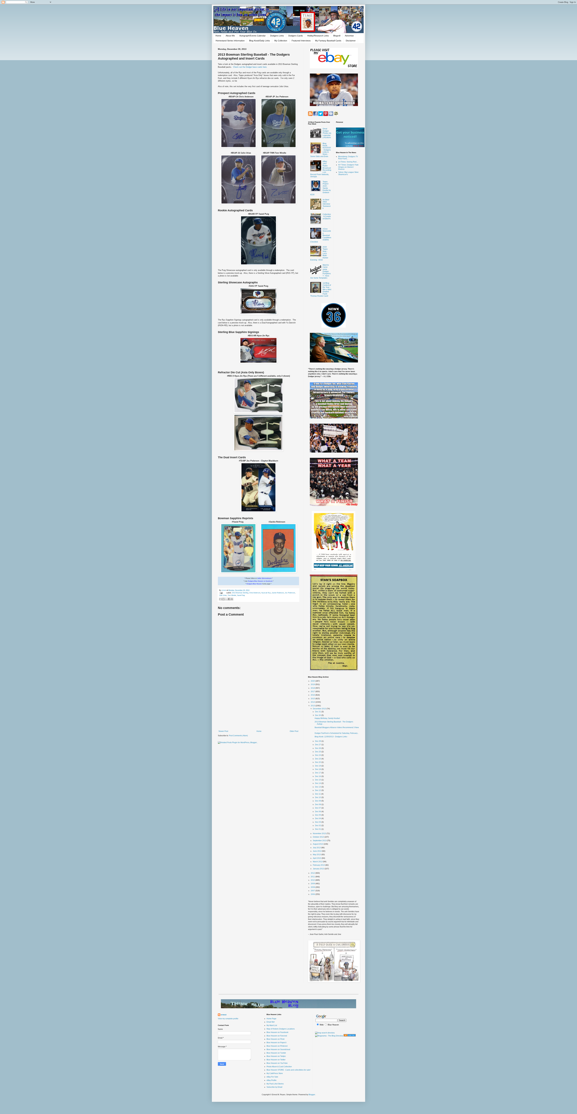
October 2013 (318, 837)
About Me (230, 35)
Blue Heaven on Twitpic (276, 1056)
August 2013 (318, 844)
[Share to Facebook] (228, 599)
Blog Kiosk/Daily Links (259, 40)
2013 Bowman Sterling (240, 593)
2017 (313, 691)
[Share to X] (226, 599)
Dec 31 (318, 712)
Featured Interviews (301, 40)
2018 (313, 688)
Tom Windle (232, 595)
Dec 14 (318, 783)
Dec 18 (318, 769)
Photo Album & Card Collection (279, 1067)
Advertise (349, 35)
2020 (313, 681)
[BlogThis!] (223, 599)
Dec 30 (318, 715)
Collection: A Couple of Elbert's (327, 216)
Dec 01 (318, 829)
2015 (313, 699)
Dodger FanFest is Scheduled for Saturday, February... (337, 733)
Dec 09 (318, 801)
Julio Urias (223, 595)
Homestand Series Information (230, 40)
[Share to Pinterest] (231, 599)
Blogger (312, 1095)
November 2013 (320, 833)
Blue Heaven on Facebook (277, 1032)
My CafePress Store (275, 1073)
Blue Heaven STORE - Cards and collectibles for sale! (288, 1070)
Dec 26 (318, 748)
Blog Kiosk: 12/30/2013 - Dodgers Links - (331, 737)
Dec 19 (318, 766)
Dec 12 (318, 790)
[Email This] (220, 599)
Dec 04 (318, 818)
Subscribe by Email (274, 1087)
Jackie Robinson (278, 593)
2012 (313, 873)
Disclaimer (351, 40)
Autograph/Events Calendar (252, 35)
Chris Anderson (254, 593)
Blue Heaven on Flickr (276, 1039)
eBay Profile (271, 1080)
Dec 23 (318, 759)
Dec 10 (318, 797)
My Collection (280, 40)
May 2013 (317, 855)
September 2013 (320, 841)
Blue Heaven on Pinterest (277, 1046)
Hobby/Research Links (318, 35)
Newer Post (223, 731)
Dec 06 (318, 811)
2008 (313, 887)
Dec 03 (318, 822)
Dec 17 (318, 773)
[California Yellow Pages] (350, 1036)
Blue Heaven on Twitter (276, 1060)
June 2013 (317, 851)
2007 (313, 891)
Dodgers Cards (295, 35)
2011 (313, 877)
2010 (313, 880)
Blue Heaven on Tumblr (276, 1053)
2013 (313, 706)
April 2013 (317, 858)
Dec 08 (318, 804)
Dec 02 (318, 825)
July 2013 (317, 848)
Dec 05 (318, 815)
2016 (313, 695)
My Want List (272, 1025)
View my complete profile (228, 1019)
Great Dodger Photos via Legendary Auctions (327, 133)
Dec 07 (318, 808)
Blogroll (336, 35)
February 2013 (319, 865)
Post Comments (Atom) (238, 736)
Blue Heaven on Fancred (277, 1036)
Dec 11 (318, 794)
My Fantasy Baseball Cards (328, 40)
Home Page (271, 1019)
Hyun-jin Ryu (266, 593)
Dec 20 (318, 762)
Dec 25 (318, 752)
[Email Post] (221, 593)
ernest (224, 590)
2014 (313, 702)
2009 (313, 884)
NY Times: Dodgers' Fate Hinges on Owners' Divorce (348, 167)
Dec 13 (318, 787)
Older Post (294, 731)
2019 (313, 684)
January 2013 (319, 869)
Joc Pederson (290, 593)
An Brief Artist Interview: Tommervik (327, 204)
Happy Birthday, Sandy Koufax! (327, 718)
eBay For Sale (272, 1077)
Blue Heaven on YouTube (277, 1063)
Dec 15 (318, 780)
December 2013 (320, 709)
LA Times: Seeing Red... (348, 162)
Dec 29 (318, 741)
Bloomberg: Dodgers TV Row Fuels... (348, 158)
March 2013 (318, 862)
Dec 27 (318, 745)
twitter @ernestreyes (264, 578)
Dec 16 (318, 776)
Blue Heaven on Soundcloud (278, 1049)
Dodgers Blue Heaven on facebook (260, 581)
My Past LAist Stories (275, 1084)
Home (218, 35)
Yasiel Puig (241, 595)
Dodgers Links (277, 35)
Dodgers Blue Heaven (254, 584)
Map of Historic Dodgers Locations (281, 1029)
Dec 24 (318, 755)
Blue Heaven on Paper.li (276, 1043)
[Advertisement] (258, 705)
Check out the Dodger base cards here (250, 67)
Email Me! (271, 1022)
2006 (313, 894)
